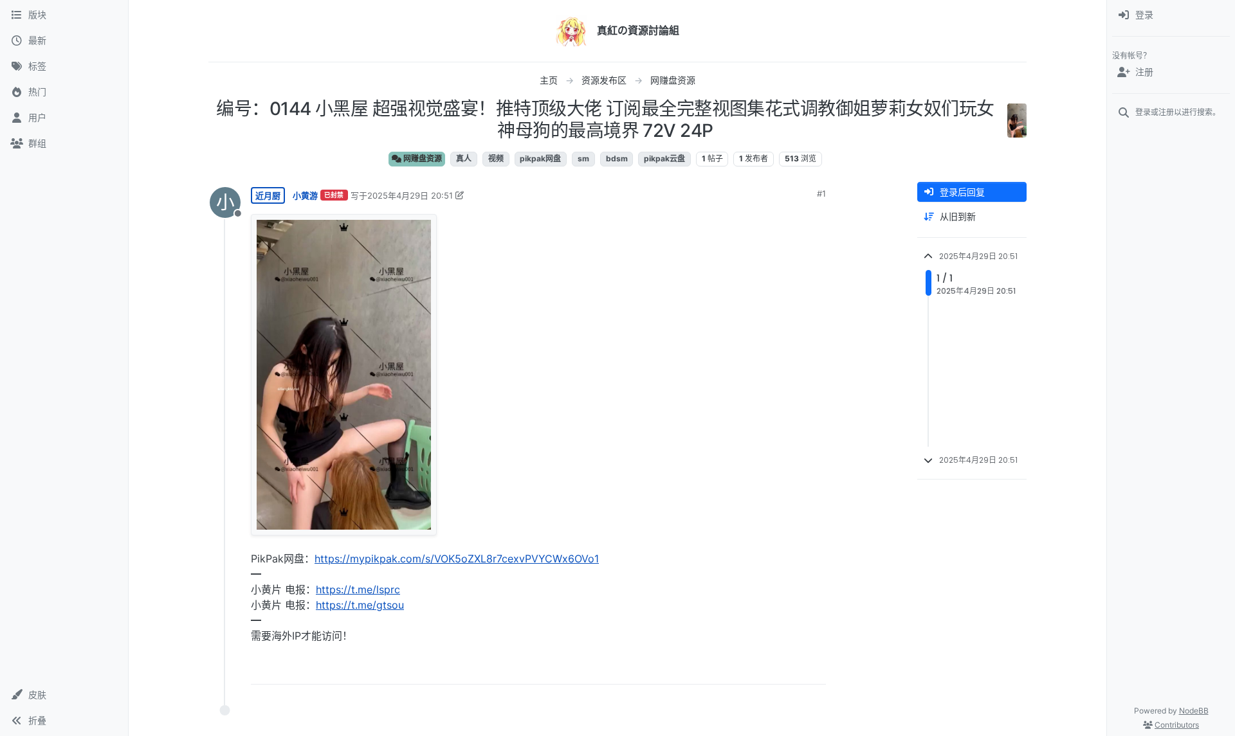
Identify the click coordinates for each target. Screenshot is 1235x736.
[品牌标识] (571, 30)
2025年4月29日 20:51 (410, 195)
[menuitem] (1171, 15)
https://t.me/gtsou (360, 604)
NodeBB (1194, 710)
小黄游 (305, 195)
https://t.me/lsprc (358, 589)
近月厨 (267, 195)
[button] (64, 695)
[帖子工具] (815, 669)
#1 (821, 193)
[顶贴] (744, 669)
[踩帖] (789, 669)
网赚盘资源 (421, 158)
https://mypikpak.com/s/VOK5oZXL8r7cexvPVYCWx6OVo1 (457, 558)
